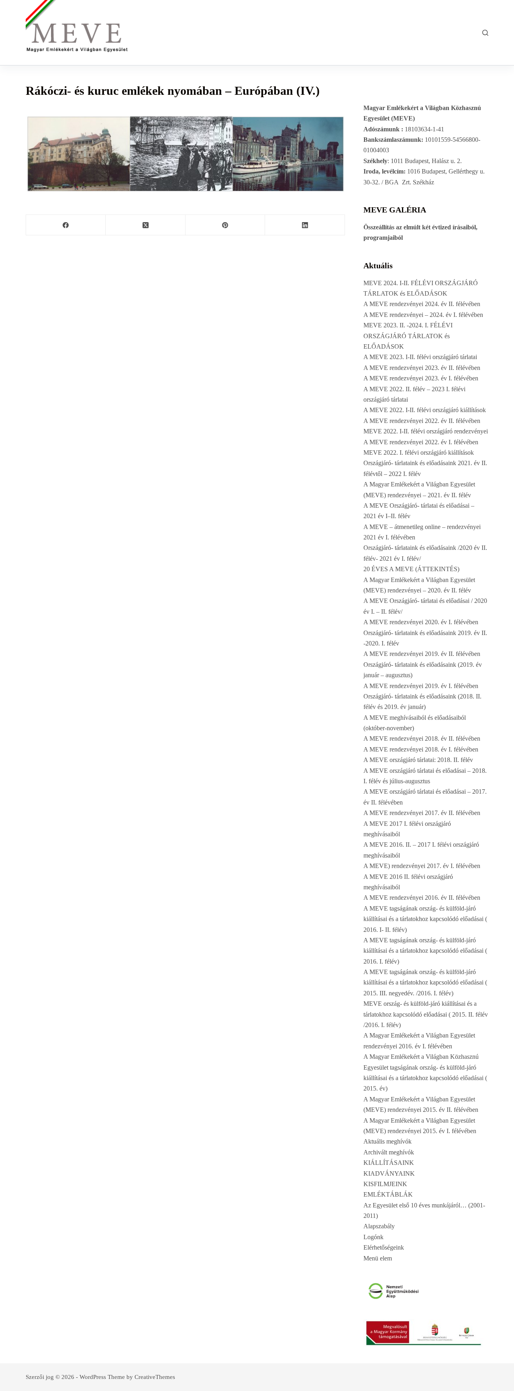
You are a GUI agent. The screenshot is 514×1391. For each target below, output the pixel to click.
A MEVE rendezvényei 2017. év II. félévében (421, 812)
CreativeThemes (155, 1377)
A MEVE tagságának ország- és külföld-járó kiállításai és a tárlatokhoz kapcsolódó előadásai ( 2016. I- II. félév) (425, 919)
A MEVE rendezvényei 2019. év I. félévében (420, 685)
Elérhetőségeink (383, 1247)
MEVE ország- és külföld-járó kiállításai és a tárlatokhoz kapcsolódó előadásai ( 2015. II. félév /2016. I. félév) (425, 1014)
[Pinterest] (225, 225)
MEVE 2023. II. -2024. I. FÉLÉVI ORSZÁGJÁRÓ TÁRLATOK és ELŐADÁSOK (408, 336)
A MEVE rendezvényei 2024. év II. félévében (421, 303)
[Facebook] (66, 225)
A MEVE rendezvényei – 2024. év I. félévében (423, 314)
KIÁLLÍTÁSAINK (388, 1162)
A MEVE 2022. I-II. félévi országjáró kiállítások (424, 409)
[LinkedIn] (305, 225)
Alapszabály (379, 1226)
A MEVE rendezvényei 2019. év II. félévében (421, 653)
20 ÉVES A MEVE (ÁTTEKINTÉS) (411, 569)
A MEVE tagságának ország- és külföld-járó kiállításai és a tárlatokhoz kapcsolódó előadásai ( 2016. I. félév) (425, 951)
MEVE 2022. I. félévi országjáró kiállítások (418, 452)
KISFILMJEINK (385, 1184)
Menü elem (377, 1258)
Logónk (373, 1237)
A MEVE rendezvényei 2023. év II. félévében (421, 367)
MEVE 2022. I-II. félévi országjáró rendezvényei (425, 431)
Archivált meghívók (388, 1152)
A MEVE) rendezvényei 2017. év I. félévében (421, 865)
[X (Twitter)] (145, 225)
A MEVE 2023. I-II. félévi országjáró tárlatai (420, 356)
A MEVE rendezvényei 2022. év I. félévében (420, 442)
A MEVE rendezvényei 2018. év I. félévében (420, 749)
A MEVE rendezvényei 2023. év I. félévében (420, 378)
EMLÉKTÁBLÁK (388, 1194)
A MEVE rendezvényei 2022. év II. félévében (421, 420)
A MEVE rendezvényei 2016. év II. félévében (421, 897)
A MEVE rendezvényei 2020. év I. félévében (420, 622)
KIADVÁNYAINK (389, 1173)
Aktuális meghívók (387, 1141)
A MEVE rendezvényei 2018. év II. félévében (421, 738)
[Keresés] (485, 33)
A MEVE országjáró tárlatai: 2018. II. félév (418, 759)
